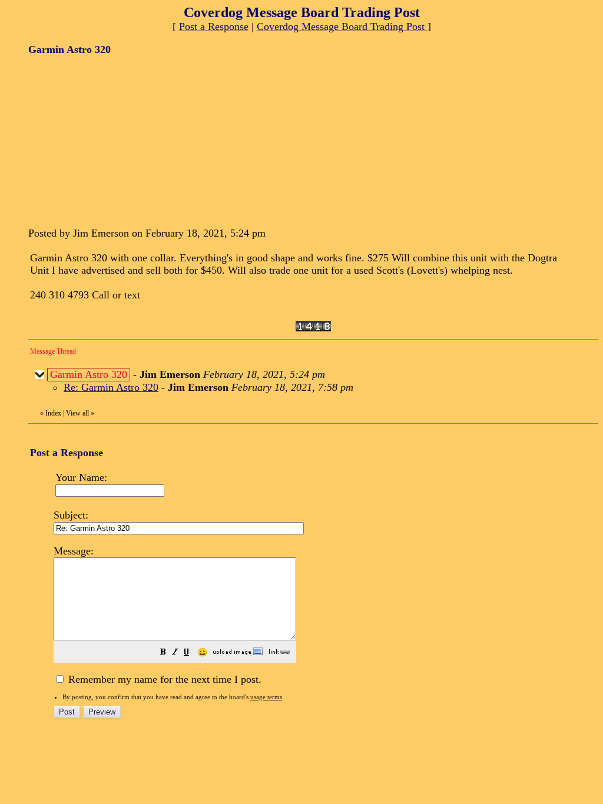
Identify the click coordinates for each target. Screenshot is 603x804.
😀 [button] (202, 652)
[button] (163, 653)
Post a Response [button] (214, 26)
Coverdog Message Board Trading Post (342, 26)
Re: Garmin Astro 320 (111, 387)
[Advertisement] (116, 140)
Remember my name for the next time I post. (163, 679)
